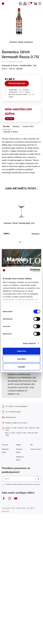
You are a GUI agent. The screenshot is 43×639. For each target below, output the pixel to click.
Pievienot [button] (35, 234)
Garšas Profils (28, 127)
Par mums (5, 445)
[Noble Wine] (10, 3)
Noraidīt (21, 367)
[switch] (36, 319)
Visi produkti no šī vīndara (19, 266)
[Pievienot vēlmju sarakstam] (39, 199)
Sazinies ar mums (35, 449)
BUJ (31, 445)
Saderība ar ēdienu (10, 132)
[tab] (6, 126)
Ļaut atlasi (21, 359)
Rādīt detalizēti (29, 343)
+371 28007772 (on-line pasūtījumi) (16, 406)
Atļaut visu (21, 351)
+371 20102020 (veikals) (13, 412)
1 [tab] (20, 242)
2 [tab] (23, 242)
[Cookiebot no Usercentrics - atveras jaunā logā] (30, 270)
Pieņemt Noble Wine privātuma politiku (23, 484)
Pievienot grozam (16, 83)
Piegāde (18, 445)
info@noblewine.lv (10, 417)
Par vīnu (6, 127)
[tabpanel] (21, 215)
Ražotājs (16, 127)
